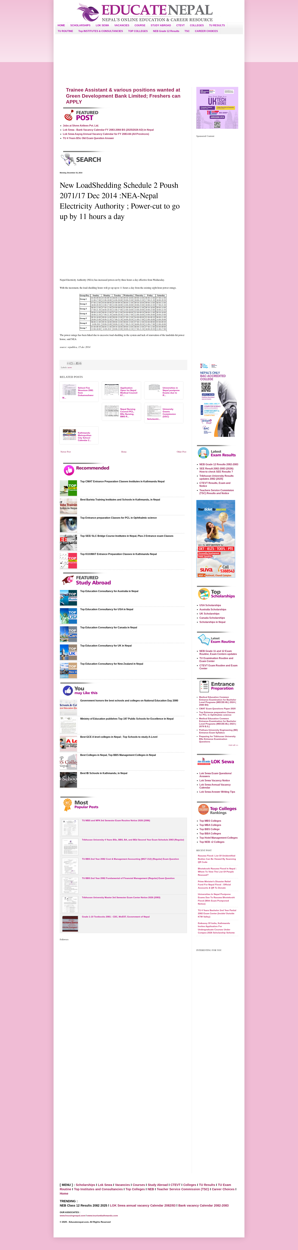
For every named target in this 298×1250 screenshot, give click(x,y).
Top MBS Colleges (210, 821)
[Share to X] (74, 363)
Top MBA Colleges (210, 825)
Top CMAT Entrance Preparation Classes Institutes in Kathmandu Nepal (122, 481)
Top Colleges (135, 1189)
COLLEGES (197, 25)
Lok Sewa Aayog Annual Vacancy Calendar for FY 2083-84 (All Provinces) (106, 134)
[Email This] (68, 363)
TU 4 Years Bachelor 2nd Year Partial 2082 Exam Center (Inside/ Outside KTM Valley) (217, 913)
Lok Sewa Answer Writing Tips (217, 792)
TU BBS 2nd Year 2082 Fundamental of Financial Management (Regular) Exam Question (128, 878)
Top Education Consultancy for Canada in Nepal (108, 627)
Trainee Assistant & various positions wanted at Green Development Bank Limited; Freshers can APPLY (123, 96)
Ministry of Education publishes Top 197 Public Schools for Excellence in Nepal (127, 718)
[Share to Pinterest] (80, 363)
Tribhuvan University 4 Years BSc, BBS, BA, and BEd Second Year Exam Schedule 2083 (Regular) (133, 839)
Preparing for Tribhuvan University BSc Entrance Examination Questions (217, 739)
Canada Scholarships (212, 618)
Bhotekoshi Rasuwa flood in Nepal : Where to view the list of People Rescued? (217, 871)
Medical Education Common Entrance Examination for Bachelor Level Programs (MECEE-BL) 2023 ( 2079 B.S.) (217, 722)
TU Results (207, 1185)
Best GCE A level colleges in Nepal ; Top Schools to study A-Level (118, 737)
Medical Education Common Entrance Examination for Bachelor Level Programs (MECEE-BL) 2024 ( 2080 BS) (217, 701)
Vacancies (122, 1185)
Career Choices (223, 1189)
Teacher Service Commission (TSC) (183, 1189)
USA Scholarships (210, 605)
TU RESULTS (217, 25)
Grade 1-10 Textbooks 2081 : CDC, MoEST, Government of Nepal (116, 916)
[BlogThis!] (71, 363)
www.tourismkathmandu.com (102, 1215)
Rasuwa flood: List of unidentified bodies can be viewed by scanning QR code (217, 858)
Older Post (181, 451)
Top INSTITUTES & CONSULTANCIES (100, 31)
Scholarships (85, 1185)
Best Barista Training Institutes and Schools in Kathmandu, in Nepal (120, 499)
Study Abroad (158, 1185)
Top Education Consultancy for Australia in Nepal (109, 591)
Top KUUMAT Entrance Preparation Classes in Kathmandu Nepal (118, 554)
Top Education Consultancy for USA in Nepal (106, 609)
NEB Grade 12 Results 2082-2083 (218, 464)
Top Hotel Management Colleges (218, 837)
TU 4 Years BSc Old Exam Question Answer (88, 138)
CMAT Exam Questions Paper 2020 (217, 708)
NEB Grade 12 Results (166, 31)
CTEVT (180, 25)
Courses (139, 1185)
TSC (187, 31)
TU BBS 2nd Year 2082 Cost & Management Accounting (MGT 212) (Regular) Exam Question (130, 859)
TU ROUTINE (65, 31)
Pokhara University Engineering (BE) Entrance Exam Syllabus (218, 731)
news (70, 367)
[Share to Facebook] (77, 363)
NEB (151, 1189)
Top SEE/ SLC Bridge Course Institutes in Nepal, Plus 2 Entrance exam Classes (126, 536)
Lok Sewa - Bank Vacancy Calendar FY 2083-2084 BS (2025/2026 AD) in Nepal (108, 129)
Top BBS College (209, 829)
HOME (61, 25)
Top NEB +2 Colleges (211, 842)
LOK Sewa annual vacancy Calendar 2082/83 (143, 1205)
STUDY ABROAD (161, 25)
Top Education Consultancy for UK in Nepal (106, 645)
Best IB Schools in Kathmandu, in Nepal (103, 773)
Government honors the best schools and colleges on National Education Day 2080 (129, 700)
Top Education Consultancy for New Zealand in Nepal (111, 663)
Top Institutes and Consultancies (98, 1189)
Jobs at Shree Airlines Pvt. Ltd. (81, 125)
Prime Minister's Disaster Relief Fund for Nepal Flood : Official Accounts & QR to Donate (214, 884)
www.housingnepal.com (73, 1215)
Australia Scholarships (212, 609)
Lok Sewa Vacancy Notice (214, 780)
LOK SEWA (102, 25)
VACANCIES (121, 25)
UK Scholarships (209, 613)
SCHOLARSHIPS (80, 25)
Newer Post (66, 451)
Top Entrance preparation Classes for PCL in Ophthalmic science (118, 517)
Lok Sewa (105, 1185)
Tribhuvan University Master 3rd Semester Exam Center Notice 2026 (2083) (121, 897)
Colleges (189, 1185)
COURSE (140, 25)
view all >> (233, 744)
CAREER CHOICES (206, 31)
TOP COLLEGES (138, 31)
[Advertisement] (149, 60)
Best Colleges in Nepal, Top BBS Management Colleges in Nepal (118, 755)
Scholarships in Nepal (212, 622)
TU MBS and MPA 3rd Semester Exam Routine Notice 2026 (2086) (116, 820)
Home (123, 451)
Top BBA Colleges (210, 833)
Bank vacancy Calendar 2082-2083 (203, 1205)
